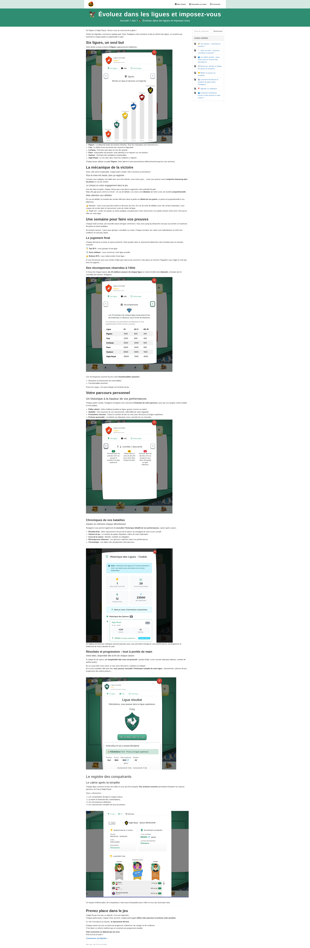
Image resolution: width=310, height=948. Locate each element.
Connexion (216, 4)
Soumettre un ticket (198, 4)
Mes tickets (181, 4)
